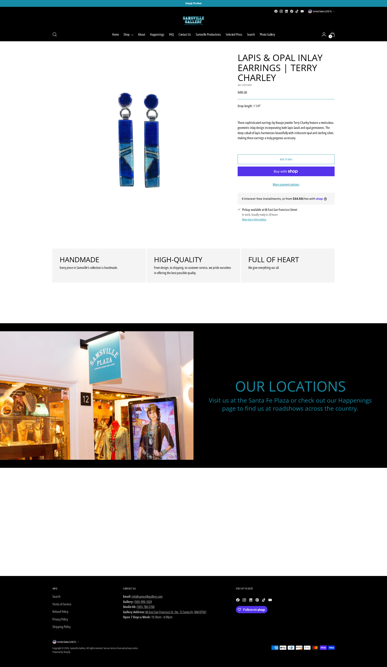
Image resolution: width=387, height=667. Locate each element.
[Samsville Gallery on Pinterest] (291, 11)
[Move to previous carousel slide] (321, 309)
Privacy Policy (60, 619)
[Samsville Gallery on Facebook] (276, 11)
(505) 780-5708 (145, 606)
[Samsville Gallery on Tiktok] (297, 11)
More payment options (286, 184)
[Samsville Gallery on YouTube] (302, 11)
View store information (254, 219)
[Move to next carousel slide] (331, 309)
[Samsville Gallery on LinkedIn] (286, 11)
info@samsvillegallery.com (147, 596)
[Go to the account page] (324, 34)
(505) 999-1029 (143, 601)
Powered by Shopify (61, 652)
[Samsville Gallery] (193, 21)
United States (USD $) (322, 11)
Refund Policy (60, 611)
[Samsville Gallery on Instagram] (281, 11)
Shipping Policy (61, 626)
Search (56, 596)
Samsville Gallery (77, 648)
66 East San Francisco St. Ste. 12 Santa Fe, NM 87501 (175, 612)
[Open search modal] (55, 34)
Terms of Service (61, 604)
